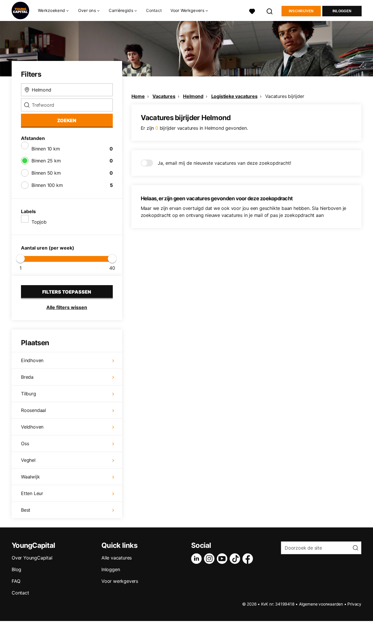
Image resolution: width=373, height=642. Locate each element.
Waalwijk (30, 477)
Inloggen (341, 11)
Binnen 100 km (47, 185)
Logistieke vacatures (234, 96)
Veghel (28, 460)
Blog (16, 569)
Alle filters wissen (66, 307)
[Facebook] (248, 558)
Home (138, 96)
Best (25, 510)
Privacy (354, 603)
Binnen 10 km (45, 149)
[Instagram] (210, 558)
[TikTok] (236, 558)
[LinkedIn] (197, 558)
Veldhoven (32, 427)
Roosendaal (33, 410)
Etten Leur (32, 493)
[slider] (20, 258)
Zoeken (66, 120)
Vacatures (163, 96)
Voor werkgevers (119, 581)
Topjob (39, 222)
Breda (27, 377)
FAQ (16, 581)
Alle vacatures (116, 558)
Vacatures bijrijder (284, 96)
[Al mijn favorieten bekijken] (252, 10)
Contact (154, 10)
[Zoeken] (270, 10)
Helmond (193, 96)
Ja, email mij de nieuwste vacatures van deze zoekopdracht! (224, 163)
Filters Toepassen (66, 292)
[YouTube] (223, 558)
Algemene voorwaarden (321, 603)
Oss (25, 443)
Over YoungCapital (32, 558)
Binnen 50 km (46, 173)
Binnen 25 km (46, 161)
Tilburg (28, 394)
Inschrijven (301, 11)
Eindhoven (32, 360)
